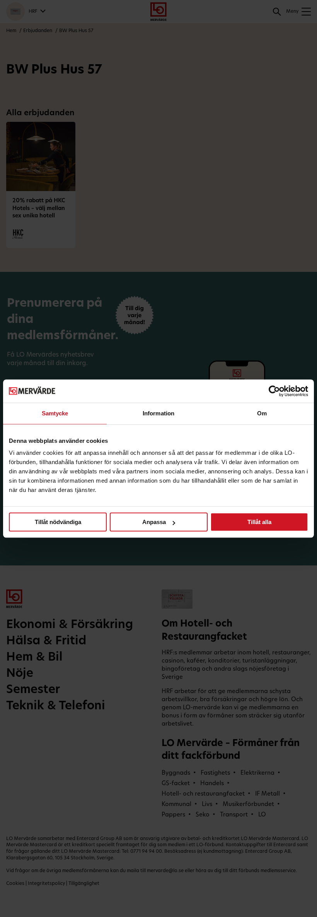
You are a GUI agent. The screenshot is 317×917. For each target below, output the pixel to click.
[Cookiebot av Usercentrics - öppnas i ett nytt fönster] (274, 391)
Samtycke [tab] (55, 413)
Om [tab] (262, 413)
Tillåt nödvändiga (58, 522)
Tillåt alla (259, 522)
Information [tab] (158, 413)
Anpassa (154, 522)
